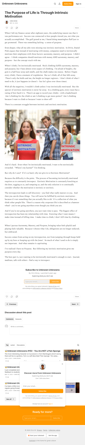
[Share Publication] (59, 4)
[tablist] (14, 319)
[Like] (7, 28)
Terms (45, 430)
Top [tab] (7, 345)
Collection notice (54, 430)
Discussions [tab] (21, 345)
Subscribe (68, 4)
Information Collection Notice (42, 398)
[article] (42, 356)
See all (9, 399)
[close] (62, 364)
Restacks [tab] (18, 319)
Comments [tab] (9, 319)
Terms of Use (52, 396)
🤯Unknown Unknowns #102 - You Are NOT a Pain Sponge (32, 351)
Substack (32, 441)
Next (74, 304)
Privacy (39, 430)
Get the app (53, 435)
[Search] (55, 4)
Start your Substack (37, 435)
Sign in (78, 4)
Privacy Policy (58, 398)
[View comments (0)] (12, 28)
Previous (12, 304)
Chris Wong (13, 21)
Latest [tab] (12, 345)
